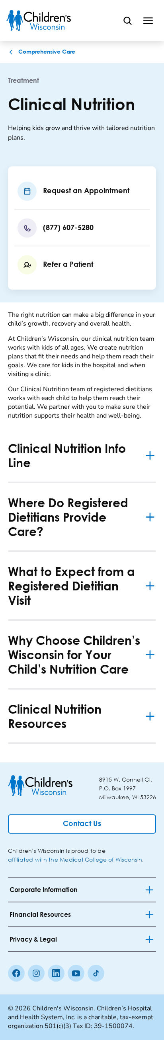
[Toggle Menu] (148, 20)
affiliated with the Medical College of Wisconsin (75, 859)
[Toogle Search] (127, 20)
